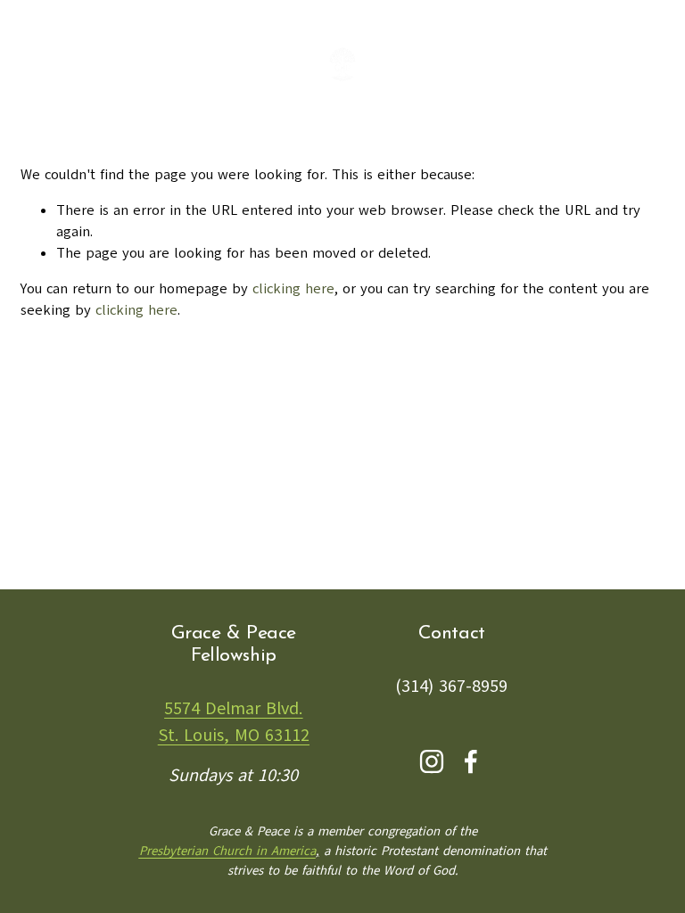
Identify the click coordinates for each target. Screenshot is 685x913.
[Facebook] (470, 761)
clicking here (293, 289)
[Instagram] (431, 761)
